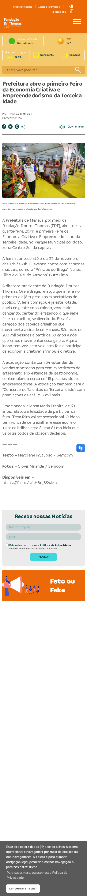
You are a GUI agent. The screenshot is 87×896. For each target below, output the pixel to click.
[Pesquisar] (78, 70)
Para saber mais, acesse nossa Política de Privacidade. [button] (37, 875)
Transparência (59, 11)
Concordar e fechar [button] (23, 888)
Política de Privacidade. (55, 545)
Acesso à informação (49, 6)
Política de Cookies (22, 6)
